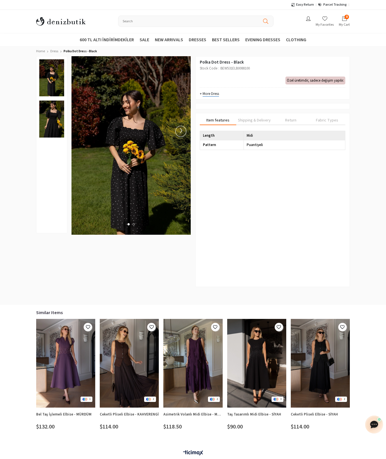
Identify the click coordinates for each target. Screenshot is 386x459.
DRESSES (197, 40)
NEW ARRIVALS (169, 40)
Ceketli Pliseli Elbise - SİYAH (314, 414)
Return (290, 120)
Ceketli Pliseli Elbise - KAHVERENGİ (129, 414)
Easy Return (305, 4)
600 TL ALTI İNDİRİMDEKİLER (107, 40)
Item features (217, 120)
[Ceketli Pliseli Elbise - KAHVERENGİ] (129, 363)
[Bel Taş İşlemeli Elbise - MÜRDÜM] (65, 363)
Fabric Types (327, 120)
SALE (144, 40)
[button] (129, 224)
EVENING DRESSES (262, 40)
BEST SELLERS (226, 40)
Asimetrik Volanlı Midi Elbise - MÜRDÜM (192, 414)
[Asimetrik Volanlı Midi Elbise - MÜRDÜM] (192, 363)
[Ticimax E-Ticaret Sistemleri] (193, 453)
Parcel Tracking (335, 4)
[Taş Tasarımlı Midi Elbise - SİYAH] (256, 363)
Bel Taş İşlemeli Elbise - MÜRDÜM (64, 414)
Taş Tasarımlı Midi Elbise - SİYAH (254, 414)
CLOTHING (296, 40)
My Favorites (325, 24)
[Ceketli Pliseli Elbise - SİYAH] (320, 363)
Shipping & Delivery (254, 120)
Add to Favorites (88, 327)
